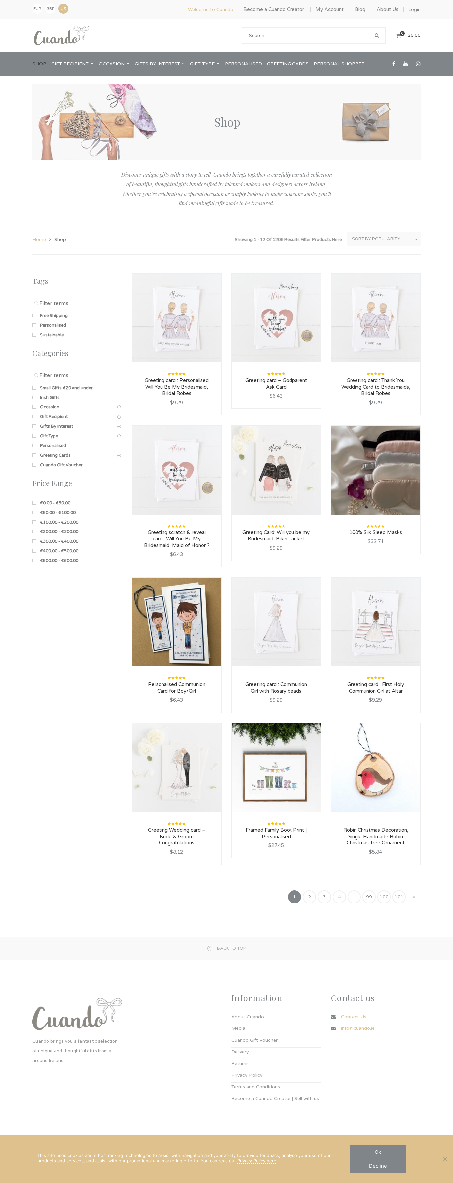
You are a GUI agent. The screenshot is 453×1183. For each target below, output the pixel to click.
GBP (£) (50, 10)
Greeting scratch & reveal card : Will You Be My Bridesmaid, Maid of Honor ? (177, 538)
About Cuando (247, 1017)
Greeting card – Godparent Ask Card (276, 383)
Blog (360, 9)
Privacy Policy (247, 1075)
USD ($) (63, 9)
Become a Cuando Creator (273, 9)
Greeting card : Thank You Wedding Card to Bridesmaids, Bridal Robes (375, 386)
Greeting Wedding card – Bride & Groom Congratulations (176, 836)
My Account (329, 9)
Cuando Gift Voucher (254, 1040)
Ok (378, 1152)
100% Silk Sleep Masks (375, 532)
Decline (378, 1166)
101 (399, 897)
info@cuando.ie (358, 1028)
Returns (240, 1063)
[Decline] (444, 1159)
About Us (387, 9)
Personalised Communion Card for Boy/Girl (176, 687)
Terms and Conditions (255, 1087)
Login (414, 9)
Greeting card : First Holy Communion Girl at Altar (375, 687)
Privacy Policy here (256, 1160)
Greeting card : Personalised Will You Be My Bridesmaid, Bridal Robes (177, 386)
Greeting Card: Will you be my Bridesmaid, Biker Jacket (276, 535)
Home (39, 239)
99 (369, 897)
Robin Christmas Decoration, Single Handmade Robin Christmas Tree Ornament (375, 836)
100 (384, 897)
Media (238, 1028)
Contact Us (353, 1017)
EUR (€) (37, 10)
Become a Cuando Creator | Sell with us (275, 1098)
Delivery (240, 1052)
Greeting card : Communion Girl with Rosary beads (276, 687)
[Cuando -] (61, 35)
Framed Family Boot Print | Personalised (276, 833)
